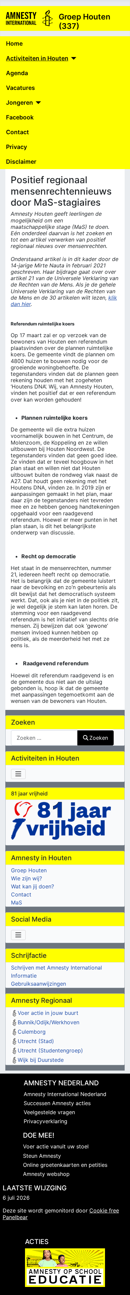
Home (14, 43)
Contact (17, 132)
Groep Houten (29, 870)
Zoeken (98, 737)
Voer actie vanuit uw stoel (56, 1146)
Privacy (16, 146)
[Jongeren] (37, 102)
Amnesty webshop (46, 1174)
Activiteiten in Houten (37, 58)
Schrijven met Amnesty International (56, 967)
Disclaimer (21, 161)
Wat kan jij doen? (32, 886)
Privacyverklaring (45, 1121)
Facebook (20, 117)
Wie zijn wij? (26, 878)
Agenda (17, 72)
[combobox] (44, 737)
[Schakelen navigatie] (18, 774)
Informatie (24, 975)
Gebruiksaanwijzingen (38, 983)
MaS (16, 902)
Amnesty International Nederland (65, 1094)
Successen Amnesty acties (57, 1103)
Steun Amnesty (42, 1155)
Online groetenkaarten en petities (65, 1164)
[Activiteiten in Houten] (72, 58)
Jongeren (19, 102)
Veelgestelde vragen (49, 1112)
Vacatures (20, 87)
